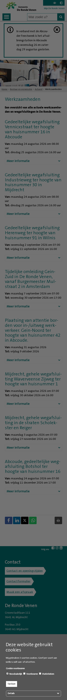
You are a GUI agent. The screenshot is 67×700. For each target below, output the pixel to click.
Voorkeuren (32, 674)
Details (11, 693)
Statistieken (48, 674)
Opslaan (11, 684)
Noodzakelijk (15, 674)
